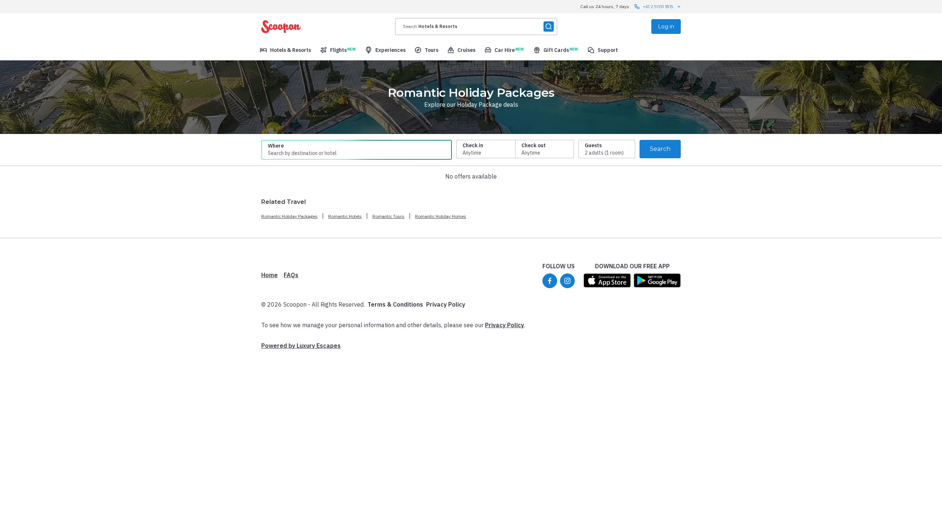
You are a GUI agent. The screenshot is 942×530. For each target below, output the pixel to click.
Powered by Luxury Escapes (301, 345)
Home (269, 275)
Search (660, 148)
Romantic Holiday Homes (440, 216)
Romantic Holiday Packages (289, 216)
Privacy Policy (445, 304)
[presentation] (476, 26)
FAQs (291, 275)
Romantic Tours (388, 216)
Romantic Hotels (345, 216)
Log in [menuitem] (666, 26)
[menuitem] (285, 50)
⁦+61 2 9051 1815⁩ (658, 6)
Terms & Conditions (395, 304)
